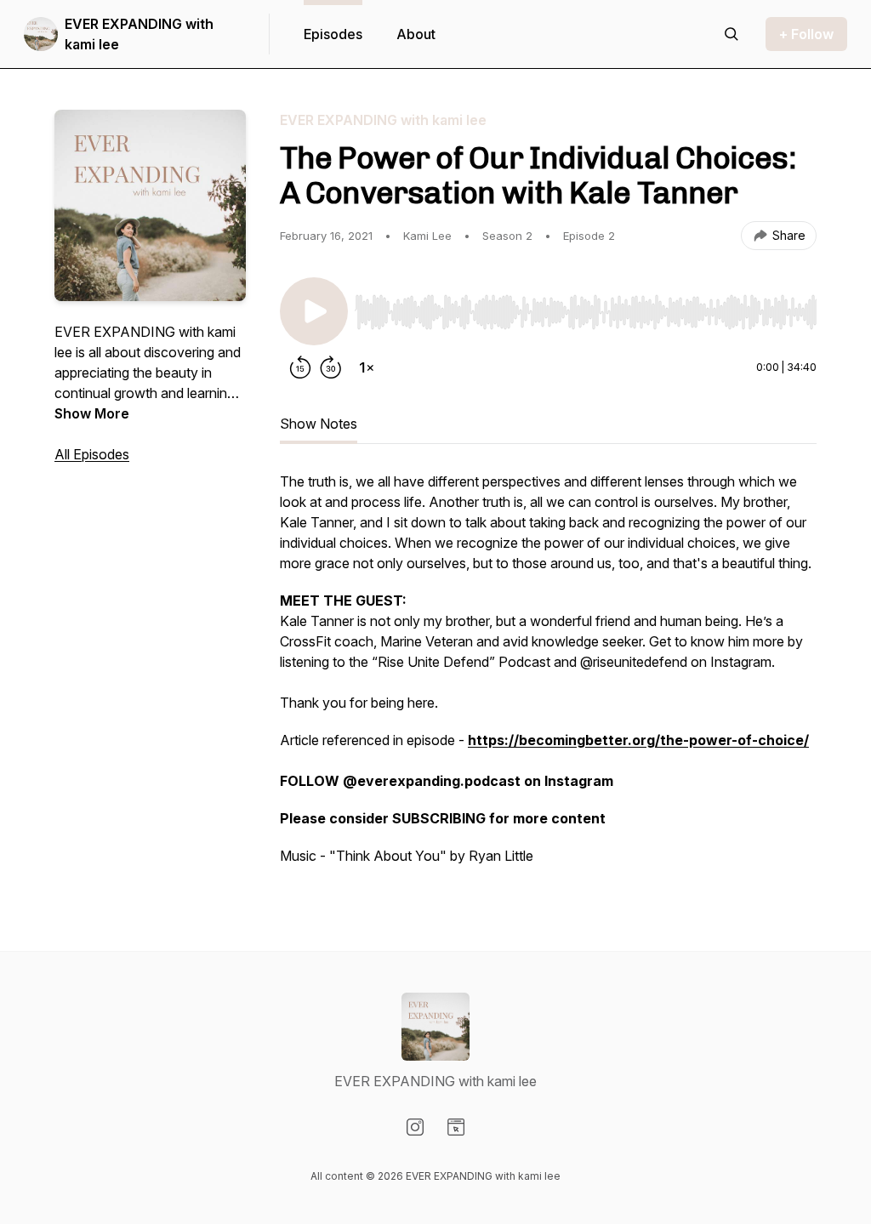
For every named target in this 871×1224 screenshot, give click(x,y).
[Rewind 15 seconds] (300, 367)
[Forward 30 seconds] (331, 367)
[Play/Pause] (314, 311)
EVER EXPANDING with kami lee (139, 34)
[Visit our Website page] (455, 1127)
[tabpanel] (548, 677)
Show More (91, 413)
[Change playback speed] (367, 367)
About (416, 34)
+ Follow (806, 34)
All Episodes (91, 454)
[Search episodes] (731, 34)
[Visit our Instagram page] (415, 1127)
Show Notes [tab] (318, 423)
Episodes (333, 34)
